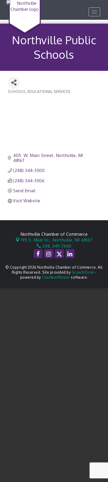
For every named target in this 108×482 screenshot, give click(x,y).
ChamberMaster (56, 277)
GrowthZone (83, 272)
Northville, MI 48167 (57, 240)
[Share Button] (14, 82)
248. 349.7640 (56, 246)
